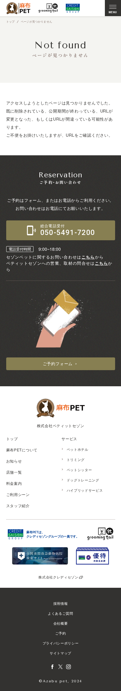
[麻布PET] (18, 8)
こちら (88, 257)
